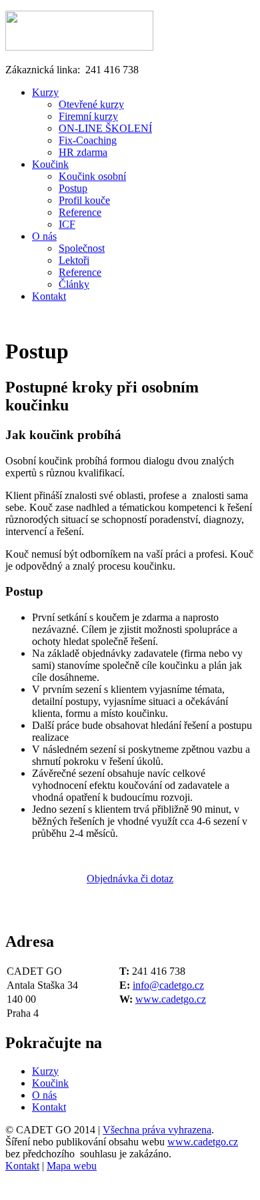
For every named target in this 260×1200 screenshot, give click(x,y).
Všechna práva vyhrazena (157, 1129)
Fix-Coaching (88, 140)
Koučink (50, 164)
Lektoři (74, 260)
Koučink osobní (92, 176)
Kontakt (49, 296)
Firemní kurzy (88, 116)
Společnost (82, 248)
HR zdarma (83, 152)
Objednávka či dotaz (130, 878)
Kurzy (45, 92)
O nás (44, 236)
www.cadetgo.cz (170, 999)
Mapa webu (72, 1165)
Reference (80, 212)
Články (74, 284)
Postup (73, 188)
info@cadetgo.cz (168, 985)
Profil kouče (84, 200)
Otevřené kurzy (91, 104)
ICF (67, 224)
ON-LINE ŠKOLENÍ (105, 128)
